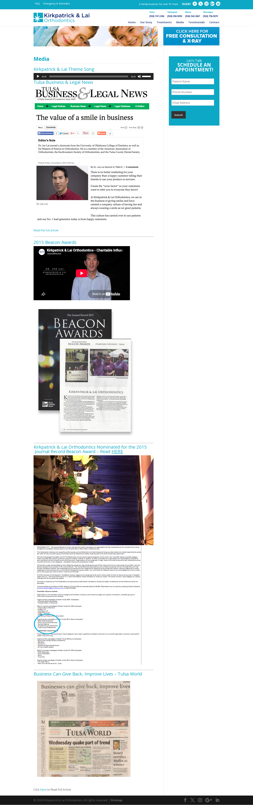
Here (43, 789)
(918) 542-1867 (192, 14)
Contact (214, 22)
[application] (94, 76)
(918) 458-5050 (174, 14)
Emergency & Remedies (56, 3)
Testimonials (196, 22)
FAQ (37, 3)
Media (180, 22)
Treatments (164, 22)
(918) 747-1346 (156, 14)
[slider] (147, 76)
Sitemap (116, 800)
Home (132, 22)
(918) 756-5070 (210, 14)
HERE (117, 451)
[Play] (38, 76)
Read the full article (46, 230)
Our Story (146, 22)
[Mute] (139, 76)
